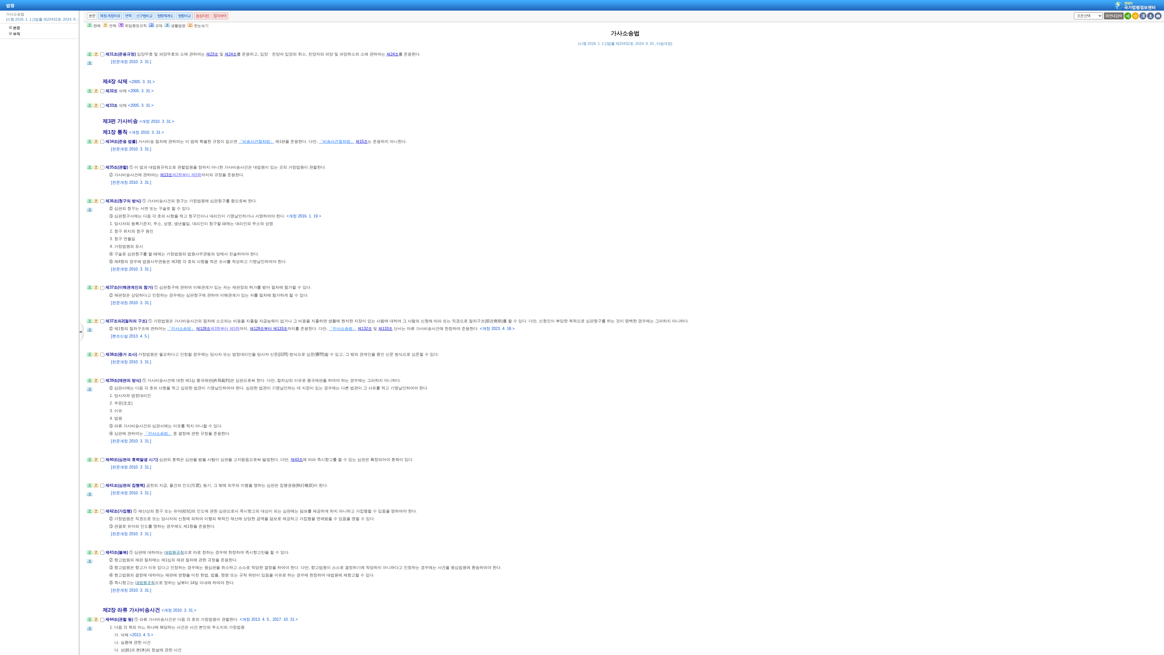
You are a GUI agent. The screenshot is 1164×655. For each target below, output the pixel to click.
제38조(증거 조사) (121, 354)
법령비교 (184, 16)
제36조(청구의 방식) (123, 201)
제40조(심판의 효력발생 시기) (132, 459)
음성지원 (202, 16)
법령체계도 (165, 16)
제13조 (166, 175)
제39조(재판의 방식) (123, 380)
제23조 (212, 54)
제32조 (112, 91)
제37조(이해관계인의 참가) (129, 287)
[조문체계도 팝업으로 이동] (89, 56)
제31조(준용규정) (121, 54)
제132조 (365, 328)
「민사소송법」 (181, 328)
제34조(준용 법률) (121, 141)
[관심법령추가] (1135, 15)
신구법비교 (144, 16)
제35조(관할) (117, 167)
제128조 (203, 328)
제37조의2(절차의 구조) (126, 321)
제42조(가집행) (119, 511)
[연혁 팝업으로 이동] (96, 56)
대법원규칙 (174, 552)
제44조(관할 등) (119, 619)
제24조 (231, 54)
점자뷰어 (219, 16)
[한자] (1142, 15)
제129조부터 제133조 (268, 328)
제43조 (297, 459)
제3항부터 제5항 (224, 328)
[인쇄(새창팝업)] (1158, 15)
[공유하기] (1127, 15)
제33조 (112, 105)
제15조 (362, 141)
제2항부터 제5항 (186, 175)
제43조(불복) (117, 552)
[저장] (1150, 15)
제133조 (385, 328)
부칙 (16, 34)
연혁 (128, 16)
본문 (16, 28)
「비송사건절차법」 (256, 141)
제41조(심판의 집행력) (125, 485)
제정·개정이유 (110, 16)
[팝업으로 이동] (89, 64)
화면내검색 (1114, 16)
